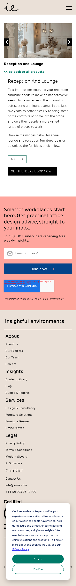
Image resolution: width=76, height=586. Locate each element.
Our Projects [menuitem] (14, 351)
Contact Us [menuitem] (13, 478)
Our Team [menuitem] (12, 357)
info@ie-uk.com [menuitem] (16, 485)
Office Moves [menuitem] (14, 428)
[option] (38, 42)
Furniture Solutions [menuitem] (18, 414)
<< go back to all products (24, 72)
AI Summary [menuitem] (13, 463)
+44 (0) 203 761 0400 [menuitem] (20, 492)
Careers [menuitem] (10, 364)
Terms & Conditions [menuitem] (18, 450)
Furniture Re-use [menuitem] (17, 421)
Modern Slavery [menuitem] (16, 456)
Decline (38, 569)
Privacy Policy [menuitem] (15, 443)
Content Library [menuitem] (16, 379)
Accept (38, 559)
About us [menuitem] (11, 344)
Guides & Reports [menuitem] (17, 393)
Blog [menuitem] (8, 386)
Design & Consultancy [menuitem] (20, 408)
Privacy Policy (20, 549)
